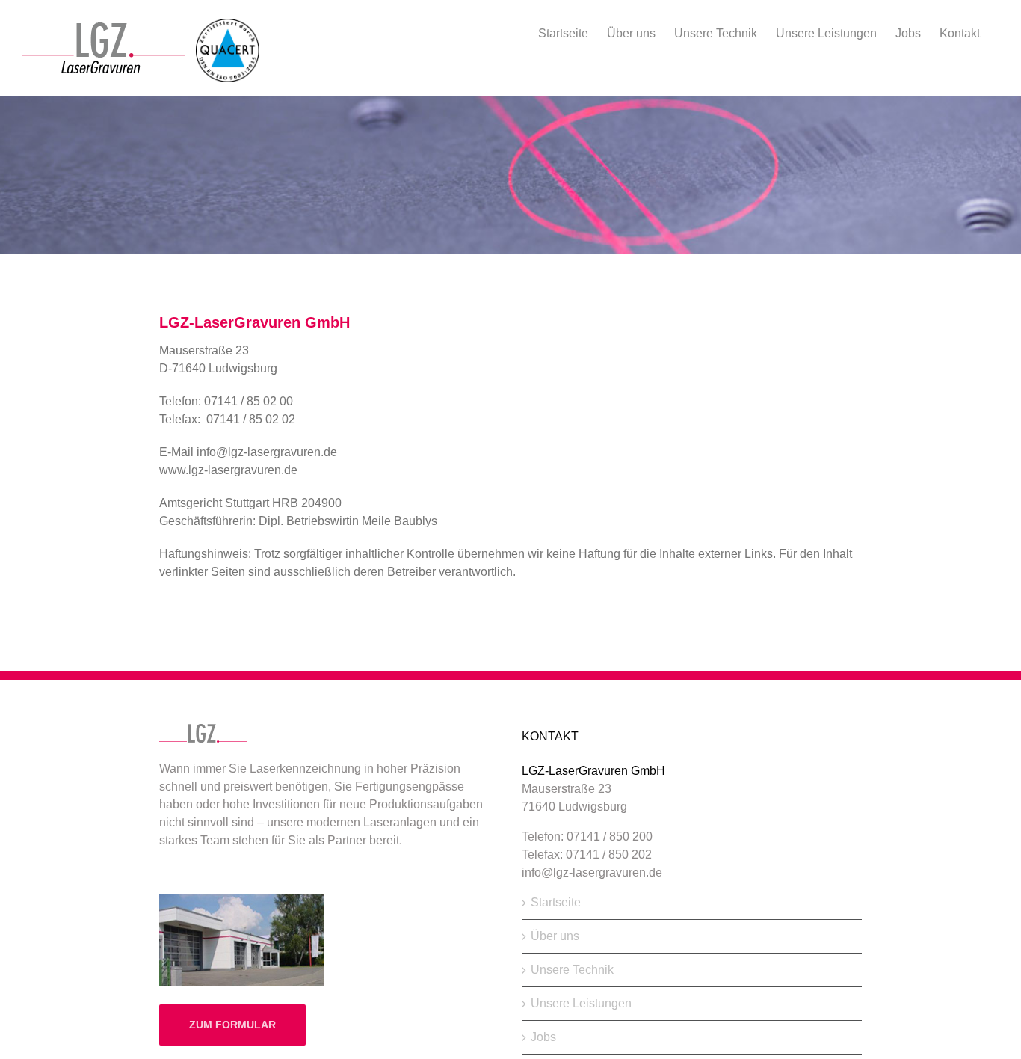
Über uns (555, 936)
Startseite (556, 902)
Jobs (543, 1037)
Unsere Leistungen (581, 1003)
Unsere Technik (572, 969)
